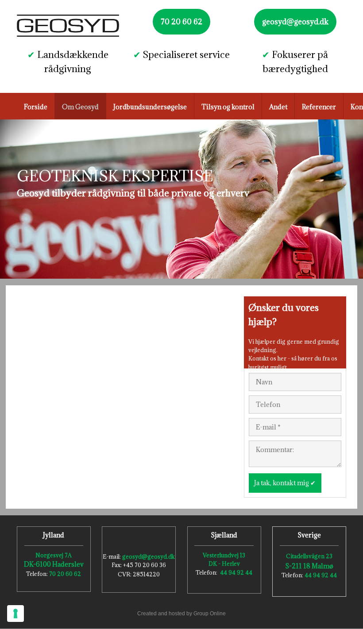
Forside (35, 107)
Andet (278, 107)
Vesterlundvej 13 (224, 555)
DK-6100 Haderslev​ (54, 564)
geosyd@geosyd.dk (148, 556)
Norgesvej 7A (53, 555)
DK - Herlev (224, 563)
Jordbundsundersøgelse (150, 107)
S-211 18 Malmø (309, 566)
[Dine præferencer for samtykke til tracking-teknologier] (15, 613)
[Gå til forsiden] (68, 26)
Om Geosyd (80, 107)
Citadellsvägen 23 (309, 556)
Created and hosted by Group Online (181, 613)
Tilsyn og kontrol (228, 107)
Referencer (319, 107)
